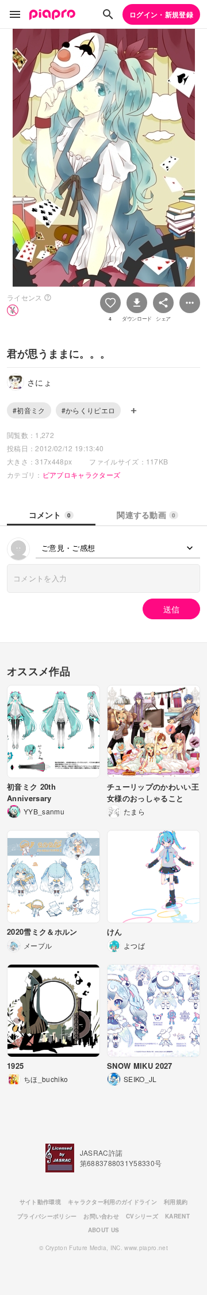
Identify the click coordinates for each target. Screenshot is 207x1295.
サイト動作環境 (40, 1202)
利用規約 (175, 1202)
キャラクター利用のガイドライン (112, 1202)
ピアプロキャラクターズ (82, 474)
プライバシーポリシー (46, 1216)
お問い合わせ (101, 1216)
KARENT (177, 1216)
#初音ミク (29, 410)
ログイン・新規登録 (161, 14)
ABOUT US (104, 1230)
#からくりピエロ (89, 410)
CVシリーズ (142, 1216)
